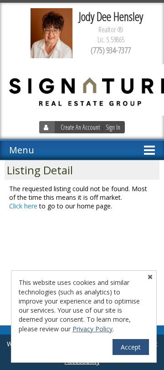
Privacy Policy (92, 328)
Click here (23, 206)
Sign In (113, 127)
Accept (131, 347)
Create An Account (80, 127)
